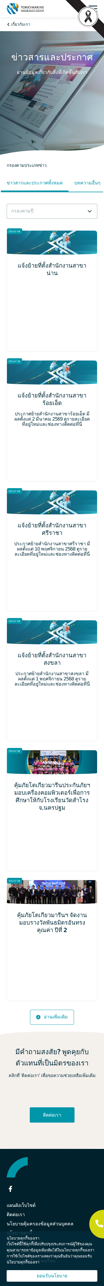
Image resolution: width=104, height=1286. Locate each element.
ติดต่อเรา (52, 1115)
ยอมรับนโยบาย (52, 1275)
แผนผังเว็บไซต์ (21, 1205)
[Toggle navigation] (94, 8)
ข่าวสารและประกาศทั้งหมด (35, 183)
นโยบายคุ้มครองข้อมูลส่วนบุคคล (40, 1224)
